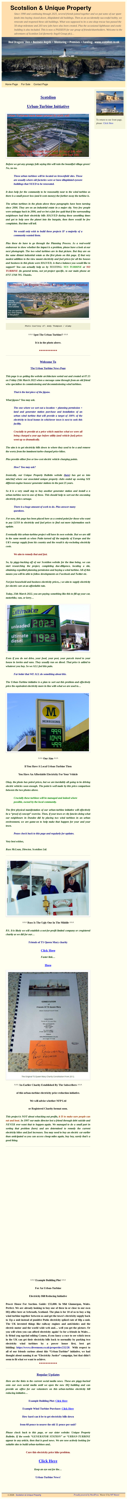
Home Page (11, 84)
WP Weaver (114, 1495)
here (67, 475)
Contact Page (41, 84)
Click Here (61, 1400)
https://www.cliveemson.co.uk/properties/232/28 (42, 1347)
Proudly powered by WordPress (86, 1495)
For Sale (25, 84)
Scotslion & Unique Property (50, 7)
